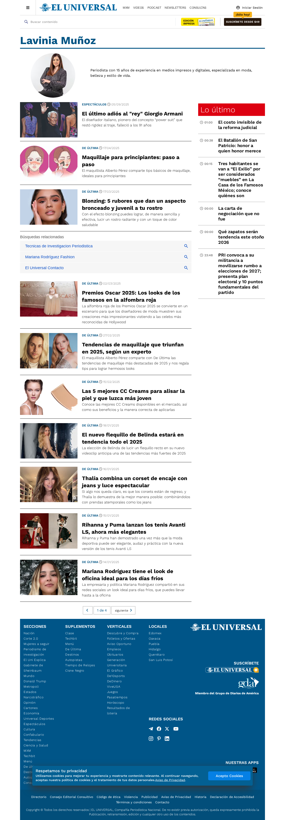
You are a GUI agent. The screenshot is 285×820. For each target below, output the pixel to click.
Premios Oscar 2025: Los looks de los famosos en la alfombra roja (131, 296)
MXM (126, 7)
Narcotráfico (33, 697)
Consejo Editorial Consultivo (71, 797)
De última (90, 148)
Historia (200, 797)
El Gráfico (115, 670)
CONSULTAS (197, 7)
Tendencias (32, 740)
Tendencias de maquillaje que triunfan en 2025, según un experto (133, 348)
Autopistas (73, 660)
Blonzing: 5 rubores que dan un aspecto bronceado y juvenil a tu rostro (134, 204)
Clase (69, 633)
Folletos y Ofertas (121, 638)
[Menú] (28, 7)
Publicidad (149, 797)
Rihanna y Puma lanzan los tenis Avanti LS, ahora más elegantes (133, 528)
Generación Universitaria (117, 662)
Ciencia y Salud (36, 745)
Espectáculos (94, 104)
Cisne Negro (74, 670)
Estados (30, 692)
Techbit (29, 756)
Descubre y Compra (123, 633)
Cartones (31, 708)
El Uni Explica (35, 660)
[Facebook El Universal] (159, 730)
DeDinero (114, 681)
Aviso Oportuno (119, 644)
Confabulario (34, 734)
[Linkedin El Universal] (167, 738)
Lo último (217, 109)
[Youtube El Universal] (176, 730)
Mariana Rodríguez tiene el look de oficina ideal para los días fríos (127, 575)
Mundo (29, 676)
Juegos (112, 692)
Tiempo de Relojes (80, 665)
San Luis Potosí (161, 660)
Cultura (29, 729)
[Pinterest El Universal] (159, 738)
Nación (29, 633)
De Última (73, 649)
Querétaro (157, 654)
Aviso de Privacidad (176, 797)
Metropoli (31, 686)
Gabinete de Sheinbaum (33, 667)
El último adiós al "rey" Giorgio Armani (132, 114)
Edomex (155, 633)
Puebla (154, 644)
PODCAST (154, 7)
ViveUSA (113, 686)
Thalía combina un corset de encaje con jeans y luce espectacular (134, 482)
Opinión (30, 702)
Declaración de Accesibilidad (232, 797)
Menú (28, 761)
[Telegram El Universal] (151, 730)
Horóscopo (115, 702)
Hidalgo (155, 649)
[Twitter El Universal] (167, 730)
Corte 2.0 (31, 638)
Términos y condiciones (134, 802)
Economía (31, 713)
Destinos (72, 654)
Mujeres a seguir (36, 644)
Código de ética (108, 797)
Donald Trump (35, 681)
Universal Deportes (39, 718)
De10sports (116, 676)
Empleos (114, 649)
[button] (242, 22)
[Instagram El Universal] (151, 738)
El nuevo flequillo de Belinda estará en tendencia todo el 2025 (133, 438)
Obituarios (115, 654)
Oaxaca (155, 638)
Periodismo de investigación (35, 651)
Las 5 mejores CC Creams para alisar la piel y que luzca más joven (133, 394)
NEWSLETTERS (175, 7)
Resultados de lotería (118, 710)
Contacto (162, 802)
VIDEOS (138, 7)
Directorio (38, 797)
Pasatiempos (117, 697)
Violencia (131, 797)
